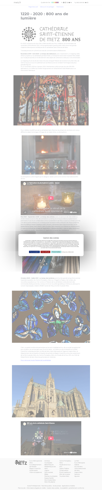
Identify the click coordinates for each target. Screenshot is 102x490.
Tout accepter (34, 252)
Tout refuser (45, 252)
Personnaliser (56, 252)
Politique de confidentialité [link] (68, 252)
